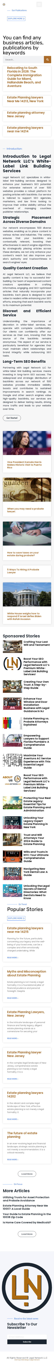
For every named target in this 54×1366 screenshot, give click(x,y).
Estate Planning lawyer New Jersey (24, 1054)
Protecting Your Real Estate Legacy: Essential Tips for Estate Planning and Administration (37, 804)
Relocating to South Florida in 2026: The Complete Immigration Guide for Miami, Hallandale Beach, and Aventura (24, 77)
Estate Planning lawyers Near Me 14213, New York (25, 99)
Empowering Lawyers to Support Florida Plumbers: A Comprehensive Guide (36, 742)
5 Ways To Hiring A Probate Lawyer (23, 571)
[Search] (47, 59)
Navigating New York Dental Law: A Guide (36, 872)
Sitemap (17, 1360)
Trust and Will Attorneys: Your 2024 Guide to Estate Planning (34, 839)
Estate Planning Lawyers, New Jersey (25, 1014)
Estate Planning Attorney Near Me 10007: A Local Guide (25, 1207)
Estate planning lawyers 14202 (25, 1094)
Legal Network (35, 1360)
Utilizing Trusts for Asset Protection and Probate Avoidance (26, 1198)
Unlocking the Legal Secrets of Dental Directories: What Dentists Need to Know (37, 892)
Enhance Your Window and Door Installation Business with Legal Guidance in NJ (36, 705)
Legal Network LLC (38, 1358)
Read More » (12, 958)
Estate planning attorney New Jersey (26, 114)
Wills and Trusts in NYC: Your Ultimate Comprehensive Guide (36, 856)
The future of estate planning (22, 1135)
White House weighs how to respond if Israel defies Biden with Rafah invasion (24, 616)
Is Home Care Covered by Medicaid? (27, 1222)
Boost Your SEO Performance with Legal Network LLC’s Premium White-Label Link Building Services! (36, 666)
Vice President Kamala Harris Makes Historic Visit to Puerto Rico (24, 464)
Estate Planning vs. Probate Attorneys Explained (36, 721)
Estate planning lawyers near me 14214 (25, 129)
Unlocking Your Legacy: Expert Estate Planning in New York (36, 822)
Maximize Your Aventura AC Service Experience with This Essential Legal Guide (37, 761)
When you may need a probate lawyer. (25, 510)
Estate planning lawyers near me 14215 (25, 930)
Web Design (25, 1360)
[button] (39, 4)
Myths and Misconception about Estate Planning (26, 973)
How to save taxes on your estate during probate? (23, 554)
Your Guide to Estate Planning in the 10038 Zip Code (27, 1215)
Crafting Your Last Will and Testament (37, 643)
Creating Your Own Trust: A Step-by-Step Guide (36, 685)
